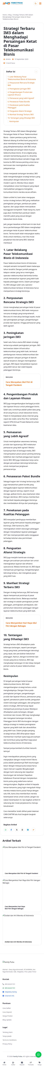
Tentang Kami (7, 1032)
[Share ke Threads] (22, 830)
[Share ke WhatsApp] (6, 830)
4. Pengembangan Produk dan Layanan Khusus (20, 93)
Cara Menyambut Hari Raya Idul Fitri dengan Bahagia (21, 624)
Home (5, 15)
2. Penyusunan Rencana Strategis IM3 (21, 84)
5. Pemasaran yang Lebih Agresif (21, 98)
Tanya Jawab (7, 1036)
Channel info (9, 996)
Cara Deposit (7, 1012)
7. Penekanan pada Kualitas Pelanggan (19, 106)
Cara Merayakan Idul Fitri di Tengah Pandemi (19, 383)
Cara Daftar (7, 1008)
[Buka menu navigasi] (40, 3)
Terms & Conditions (10, 1040)
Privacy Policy (7, 1044)
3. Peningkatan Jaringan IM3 (19, 89)
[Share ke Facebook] (11, 830)
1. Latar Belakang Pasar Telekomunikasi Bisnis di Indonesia (22, 78)
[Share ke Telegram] (28, 830)
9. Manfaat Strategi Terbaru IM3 (21, 114)
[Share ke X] (17, 830)
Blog (10, 15)
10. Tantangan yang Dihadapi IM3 (21, 118)
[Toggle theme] (36, 3)
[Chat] (38, 1055)
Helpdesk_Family (11, 992)
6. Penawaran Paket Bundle (19, 101)
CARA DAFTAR (9, 814)
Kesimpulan (14, 121)
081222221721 (10, 988)
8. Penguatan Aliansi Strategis (20, 111)
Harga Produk (7, 1016)
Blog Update (7, 1020)
